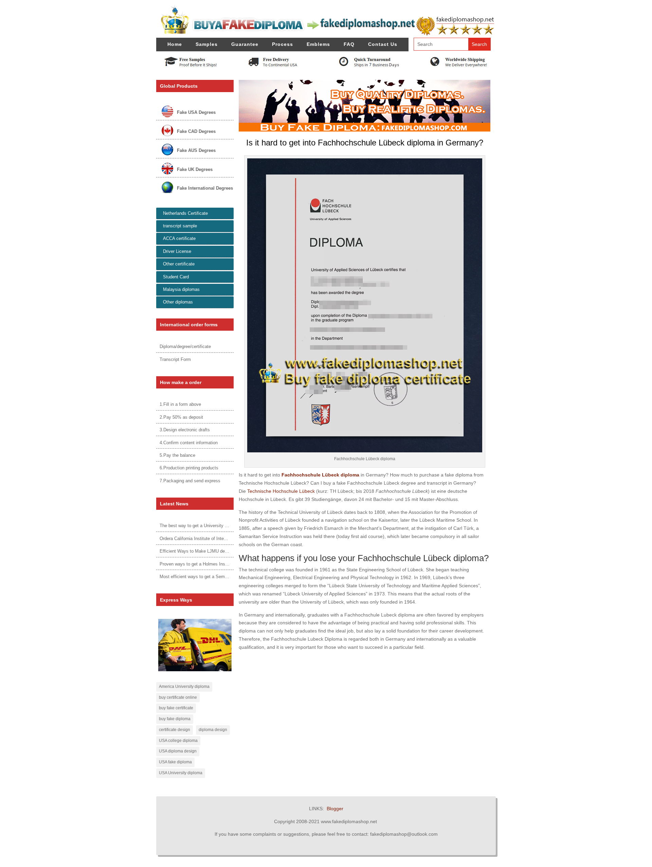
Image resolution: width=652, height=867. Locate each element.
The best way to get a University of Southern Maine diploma (218, 525)
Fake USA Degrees (196, 112)
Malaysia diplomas (181, 289)
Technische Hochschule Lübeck (281, 491)
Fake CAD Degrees (196, 131)
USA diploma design (178, 751)
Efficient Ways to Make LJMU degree (196, 551)
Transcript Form (175, 359)
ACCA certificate (179, 238)
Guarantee (244, 44)
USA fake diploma (175, 762)
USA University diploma (180, 772)
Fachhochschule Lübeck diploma (320, 475)
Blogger (335, 808)
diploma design (213, 729)
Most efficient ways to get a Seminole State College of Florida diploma (229, 576)
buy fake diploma (175, 718)
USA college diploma (178, 740)
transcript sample (180, 225)
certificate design (174, 729)
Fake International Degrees (205, 188)
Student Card (176, 276)
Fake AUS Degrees (196, 150)
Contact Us (382, 44)
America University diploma (184, 686)
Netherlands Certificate (185, 213)
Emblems (318, 44)
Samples (207, 44)
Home (174, 44)
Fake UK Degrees (195, 169)
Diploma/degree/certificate (185, 346)
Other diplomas (178, 302)
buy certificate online (178, 697)
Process (282, 44)
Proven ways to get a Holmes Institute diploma (206, 564)
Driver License (177, 251)
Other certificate (179, 263)
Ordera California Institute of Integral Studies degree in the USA (222, 538)
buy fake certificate (176, 708)
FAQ (349, 44)
